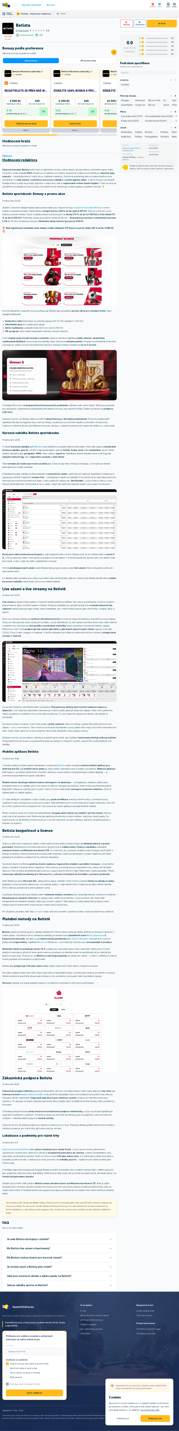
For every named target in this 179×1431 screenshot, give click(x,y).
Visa (90, 935)
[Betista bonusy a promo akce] (59, 271)
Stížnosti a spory (144, 1315)
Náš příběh (85, 1333)
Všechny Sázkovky (31, 5)
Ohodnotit (140, 25)
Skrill (74, 939)
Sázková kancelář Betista (15, 1149)
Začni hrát (75, 123)
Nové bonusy (31, 60)
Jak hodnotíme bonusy (91, 1320)
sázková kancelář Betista (88, 207)
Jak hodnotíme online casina (94, 1315)
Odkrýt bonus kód (26, 123)
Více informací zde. (150, 1410)
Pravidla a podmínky (146, 1333)
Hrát (163, 23)
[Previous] (171, 80)
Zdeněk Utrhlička (129, 157)
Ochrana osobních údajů (148, 1329)
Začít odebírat (34, 1393)
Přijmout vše (155, 1418)
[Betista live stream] (59, 671)
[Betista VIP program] (59, 375)
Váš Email (10, 1346)
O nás (83, 1311)
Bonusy (127, 25)
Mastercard (99, 935)
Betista (51, 5)
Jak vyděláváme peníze (91, 1329)
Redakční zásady (88, 1324)
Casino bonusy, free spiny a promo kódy (29, 1364)
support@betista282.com (34, 1094)
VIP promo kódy (88, 60)
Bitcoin (41, 942)
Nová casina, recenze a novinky (25, 1373)
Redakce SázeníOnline (131, 148)
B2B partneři (16, 1377)
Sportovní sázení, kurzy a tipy (23, 1368)
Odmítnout (123, 1418)
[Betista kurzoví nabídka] (59, 519)
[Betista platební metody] (59, 1030)
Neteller (84, 939)
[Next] (175, 80)
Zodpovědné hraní (145, 1311)
